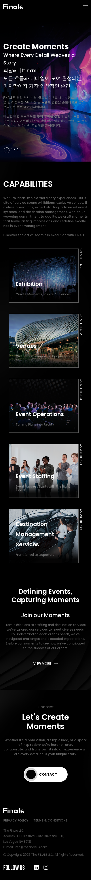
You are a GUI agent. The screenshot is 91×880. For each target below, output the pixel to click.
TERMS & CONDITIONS (50, 820)
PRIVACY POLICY (15, 820)
